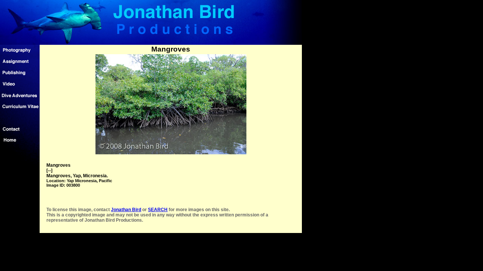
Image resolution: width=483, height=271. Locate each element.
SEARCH (158, 209)
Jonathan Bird (126, 209)
